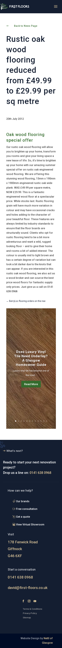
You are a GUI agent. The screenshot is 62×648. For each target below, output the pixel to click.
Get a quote (23, 516)
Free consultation (26, 509)
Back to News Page (25, 26)
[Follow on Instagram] (29, 601)
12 (46, 421)
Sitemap (27, 617)
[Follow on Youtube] (35, 601)
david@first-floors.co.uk (27, 588)
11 (43, 421)
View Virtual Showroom (30, 524)
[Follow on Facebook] (23, 601)
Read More (31, 384)
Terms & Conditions (32, 609)
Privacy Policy (30, 613)
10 (40, 421)
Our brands (22, 501)
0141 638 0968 (40, 473)
